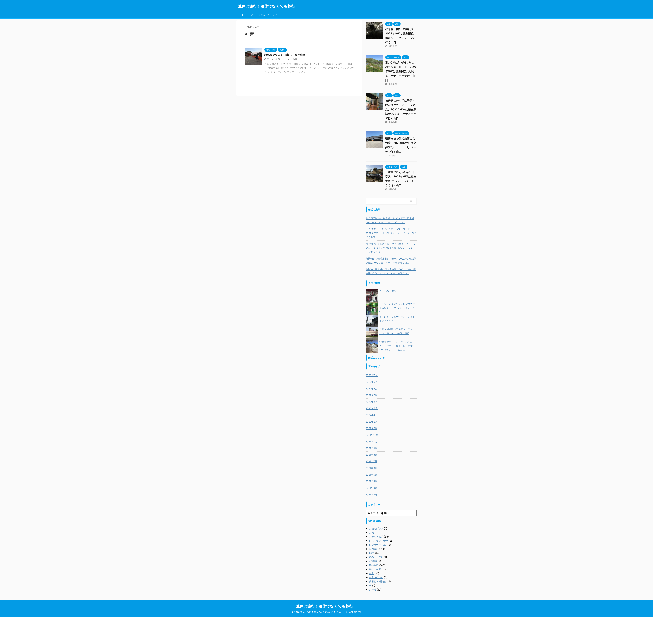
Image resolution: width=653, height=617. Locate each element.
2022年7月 (371, 395)
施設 (371, 552)
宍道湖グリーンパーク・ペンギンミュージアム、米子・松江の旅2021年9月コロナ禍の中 (397, 346)
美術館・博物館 (377, 581)
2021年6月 (371, 468)
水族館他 (374, 561)
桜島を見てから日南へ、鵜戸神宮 (284, 55)
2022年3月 (372, 421)
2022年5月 (372, 408)
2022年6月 (372, 401)
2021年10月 (372, 441)
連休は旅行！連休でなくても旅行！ (268, 6)
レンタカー (287, 59)
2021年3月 (371, 487)
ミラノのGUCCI (387, 291)
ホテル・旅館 (376, 536)
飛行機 (372, 589)
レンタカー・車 (377, 544)
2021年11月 (372, 434)
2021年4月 (371, 481)
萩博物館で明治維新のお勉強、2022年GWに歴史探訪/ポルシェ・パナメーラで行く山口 (391, 260)
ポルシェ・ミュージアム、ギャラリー (259, 14)
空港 (371, 573)
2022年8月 (372, 388)
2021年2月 (371, 494)
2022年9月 (372, 381)
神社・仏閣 (375, 569)
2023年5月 (372, 375)
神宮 (295, 59)
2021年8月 (371, 454)
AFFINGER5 (355, 612)
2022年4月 (372, 415)
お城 (371, 532)
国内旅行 (374, 548)
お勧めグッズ (376, 528)
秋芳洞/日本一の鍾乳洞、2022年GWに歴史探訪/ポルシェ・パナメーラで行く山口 (390, 220)
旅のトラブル (376, 557)
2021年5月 (371, 474)
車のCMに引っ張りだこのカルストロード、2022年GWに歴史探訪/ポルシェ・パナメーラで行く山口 (401, 71)
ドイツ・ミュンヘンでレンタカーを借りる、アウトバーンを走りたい (397, 307)
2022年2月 (371, 428)
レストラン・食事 (378, 540)
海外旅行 (374, 565)
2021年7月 (371, 461)
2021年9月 (371, 448)
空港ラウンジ (376, 577)
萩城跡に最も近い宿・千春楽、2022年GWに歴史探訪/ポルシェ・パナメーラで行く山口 (391, 271)
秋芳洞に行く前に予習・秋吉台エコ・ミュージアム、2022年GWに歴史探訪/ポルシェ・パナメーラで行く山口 (400, 109)
